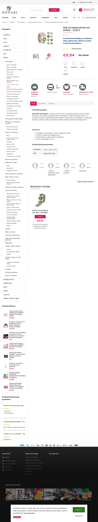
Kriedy (9, 225)
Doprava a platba (85, 2)
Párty (5, 287)
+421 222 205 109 (10, 464)
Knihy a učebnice (11, 275)
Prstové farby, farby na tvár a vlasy (14, 204)
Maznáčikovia (8, 279)
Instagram (8, 470)
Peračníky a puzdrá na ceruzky (12, 122)
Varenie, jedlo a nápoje (14, 91)
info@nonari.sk (10, 461)
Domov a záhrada (12, 96)
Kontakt (28, 471)
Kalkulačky (8, 243)
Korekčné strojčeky (12, 149)
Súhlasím (79, 510)
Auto (5, 42)
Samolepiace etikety (13, 252)
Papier (5, 58)
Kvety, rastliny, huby (13, 84)
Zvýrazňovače (11, 146)
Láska (8, 87)
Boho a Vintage (11, 65)
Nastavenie (17, 517)
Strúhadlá (10, 154)
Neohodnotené (77, 48)
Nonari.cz (28, 474)
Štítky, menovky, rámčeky (14, 69)
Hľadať (54, 10)
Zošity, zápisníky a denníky (14, 174)
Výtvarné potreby (11, 190)
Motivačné (10, 74)
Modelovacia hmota (13, 193)
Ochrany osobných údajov (34, 463)
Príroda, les (10, 115)
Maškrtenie (7, 283)
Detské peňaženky (11, 272)
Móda (5, 291)
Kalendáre (10, 168)
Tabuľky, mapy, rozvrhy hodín (13, 258)
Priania (9, 249)
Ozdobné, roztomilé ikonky (13, 77)
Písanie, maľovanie (11, 132)
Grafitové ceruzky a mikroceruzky (13, 138)
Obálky (9, 254)
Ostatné (8, 269)
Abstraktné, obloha (12, 99)
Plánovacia (10, 72)
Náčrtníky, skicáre (12, 212)
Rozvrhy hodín (11, 266)
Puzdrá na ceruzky (12, 129)
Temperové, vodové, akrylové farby (13, 196)
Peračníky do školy (12, 127)
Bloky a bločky (11, 180)
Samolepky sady (12, 111)
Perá (8, 135)
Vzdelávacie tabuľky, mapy (13, 262)
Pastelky (9, 142)
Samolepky (9, 61)
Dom (5, 39)
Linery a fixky (10, 144)
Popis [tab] (33, 103)
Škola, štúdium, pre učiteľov (12, 81)
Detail (40, 217)
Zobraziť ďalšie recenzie (85, 181)
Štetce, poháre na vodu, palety (14, 200)
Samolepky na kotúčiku (14, 106)
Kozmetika (7, 50)
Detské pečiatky (12, 223)
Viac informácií (29, 513)
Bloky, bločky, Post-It (12, 177)
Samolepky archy (12, 113)
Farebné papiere (12, 215)
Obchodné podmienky (33, 460)
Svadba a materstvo (13, 94)
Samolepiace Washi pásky (14, 119)
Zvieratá (9, 108)
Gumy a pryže (11, 151)
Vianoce (6, 295)
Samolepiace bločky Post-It (13, 183)
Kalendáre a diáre (11, 162)
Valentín (6, 35)
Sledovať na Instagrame (17, 500)
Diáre (8, 166)
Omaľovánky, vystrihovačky (11, 217)
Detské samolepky (12, 103)
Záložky (7, 229)
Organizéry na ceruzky (14, 156)
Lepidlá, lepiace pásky (14, 221)
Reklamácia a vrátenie (33, 466)
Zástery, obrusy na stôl (14, 210)
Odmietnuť (78, 516)
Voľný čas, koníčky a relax (15, 101)
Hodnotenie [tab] (42, 103)
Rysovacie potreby (11, 159)
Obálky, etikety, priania (12, 246)
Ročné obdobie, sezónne (14, 89)
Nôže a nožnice (10, 232)
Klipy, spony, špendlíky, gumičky (12, 239)
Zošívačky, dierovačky (12, 235)
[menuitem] (6, 17)
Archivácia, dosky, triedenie (14, 187)
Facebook (8, 467)
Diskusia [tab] (51, 103)
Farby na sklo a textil (13, 207)
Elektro (6, 46)
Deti (4, 54)
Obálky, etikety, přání (11, 298)
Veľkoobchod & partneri (34, 469)
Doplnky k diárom (12, 170)
